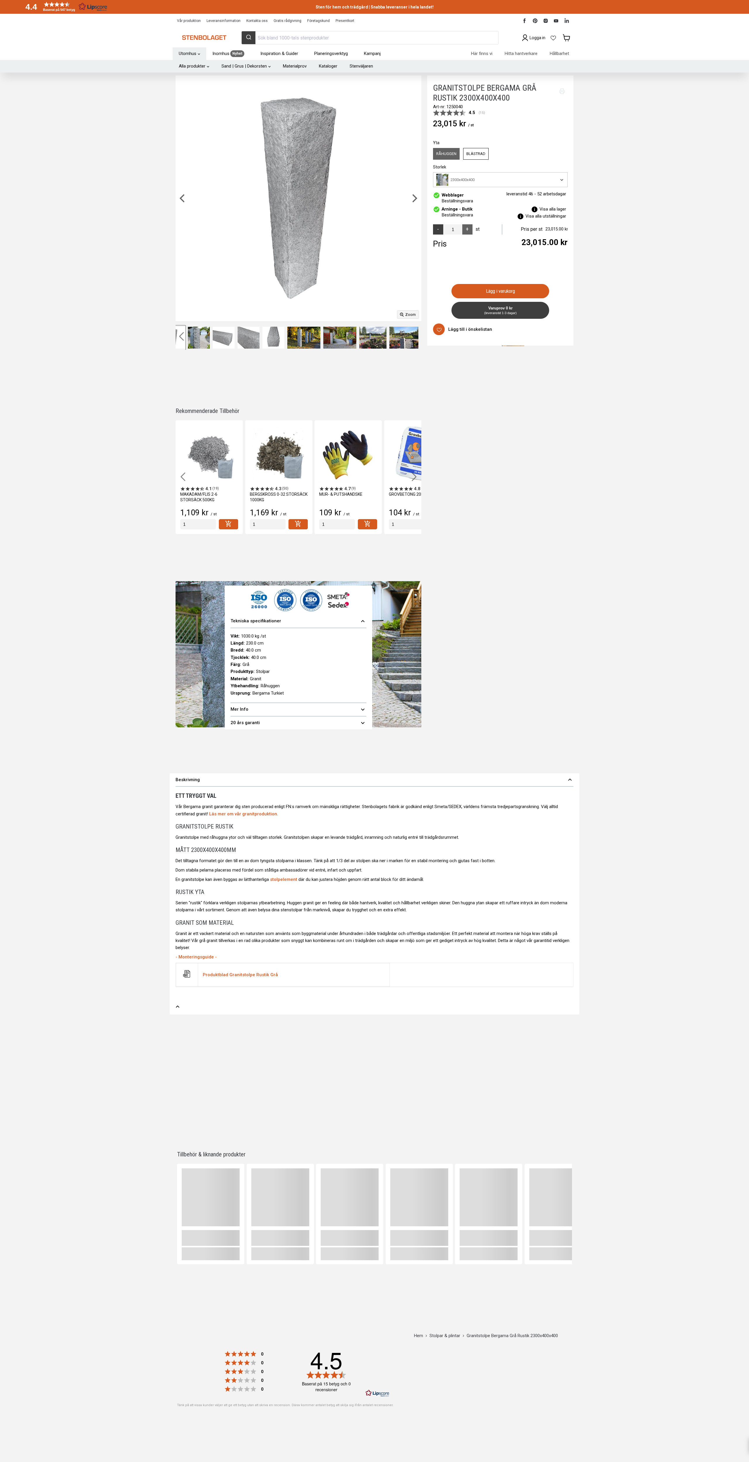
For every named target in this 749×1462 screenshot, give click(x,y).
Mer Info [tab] (298, 709)
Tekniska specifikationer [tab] (298, 621)
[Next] (414, 198)
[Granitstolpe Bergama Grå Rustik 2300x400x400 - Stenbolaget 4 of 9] (248, 338)
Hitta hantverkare (521, 53)
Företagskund (318, 21)
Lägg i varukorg (500, 291)
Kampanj (372, 53)
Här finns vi (481, 53)
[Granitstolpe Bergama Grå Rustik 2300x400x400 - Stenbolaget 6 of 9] (304, 338)
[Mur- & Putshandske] (348, 454)
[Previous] (183, 198)
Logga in (537, 37)
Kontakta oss (257, 21)
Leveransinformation (223, 21)
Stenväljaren (361, 66)
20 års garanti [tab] (298, 722)
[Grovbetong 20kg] (418, 454)
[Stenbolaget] (204, 38)
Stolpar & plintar (445, 1336)
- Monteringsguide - (196, 957)
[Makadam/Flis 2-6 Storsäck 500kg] (209, 454)
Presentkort (345, 21)
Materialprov (295, 66)
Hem (418, 1336)
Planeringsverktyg (331, 53)
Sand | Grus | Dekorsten (244, 66)
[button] (64, 6)
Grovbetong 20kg (407, 494)
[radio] (446, 154)
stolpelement (283, 879)
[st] (198, 524)
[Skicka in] (248, 37)
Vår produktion (189, 21)
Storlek (439, 167)
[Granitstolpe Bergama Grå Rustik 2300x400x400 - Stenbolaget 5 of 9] (273, 338)
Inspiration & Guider (279, 53)
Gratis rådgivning (287, 21)
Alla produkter (192, 66)
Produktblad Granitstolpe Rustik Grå (240, 974)
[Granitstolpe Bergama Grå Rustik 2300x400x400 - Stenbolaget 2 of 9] (198, 338)
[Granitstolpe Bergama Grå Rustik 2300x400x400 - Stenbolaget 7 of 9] (340, 338)
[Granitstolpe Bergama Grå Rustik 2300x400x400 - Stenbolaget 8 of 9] (373, 338)
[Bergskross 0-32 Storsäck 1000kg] (279, 454)
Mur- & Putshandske (341, 494)
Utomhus (187, 53)
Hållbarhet (559, 53)
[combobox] (369, 37)
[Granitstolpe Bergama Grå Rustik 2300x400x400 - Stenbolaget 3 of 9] (223, 338)
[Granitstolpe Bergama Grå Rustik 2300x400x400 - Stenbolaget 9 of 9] (404, 338)
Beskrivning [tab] (374, 779)
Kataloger (328, 66)
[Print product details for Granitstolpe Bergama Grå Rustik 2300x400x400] (562, 91)
